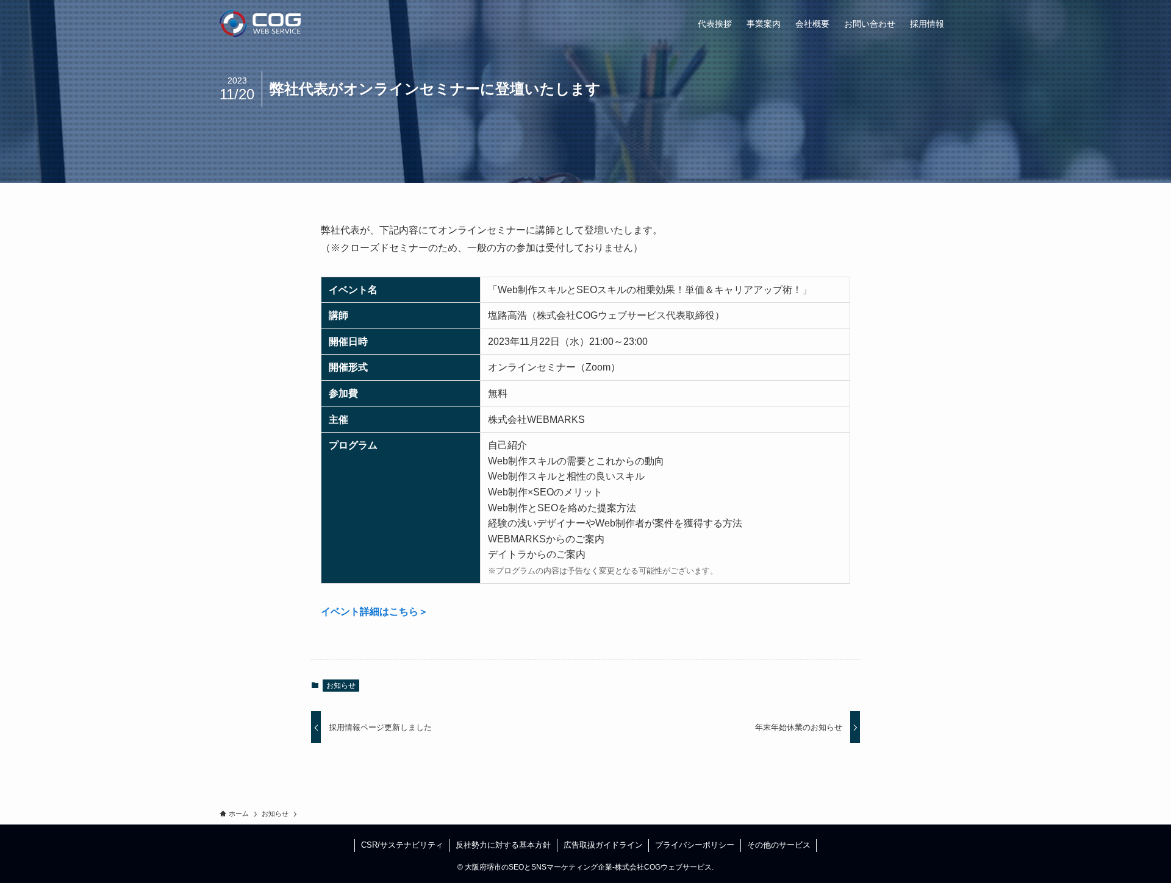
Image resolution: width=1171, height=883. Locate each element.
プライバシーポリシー (694, 844)
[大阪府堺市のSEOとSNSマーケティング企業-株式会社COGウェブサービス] (260, 23)
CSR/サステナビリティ (402, 844)
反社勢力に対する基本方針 (503, 844)
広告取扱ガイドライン (603, 844)
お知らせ (341, 685)
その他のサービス (779, 844)
